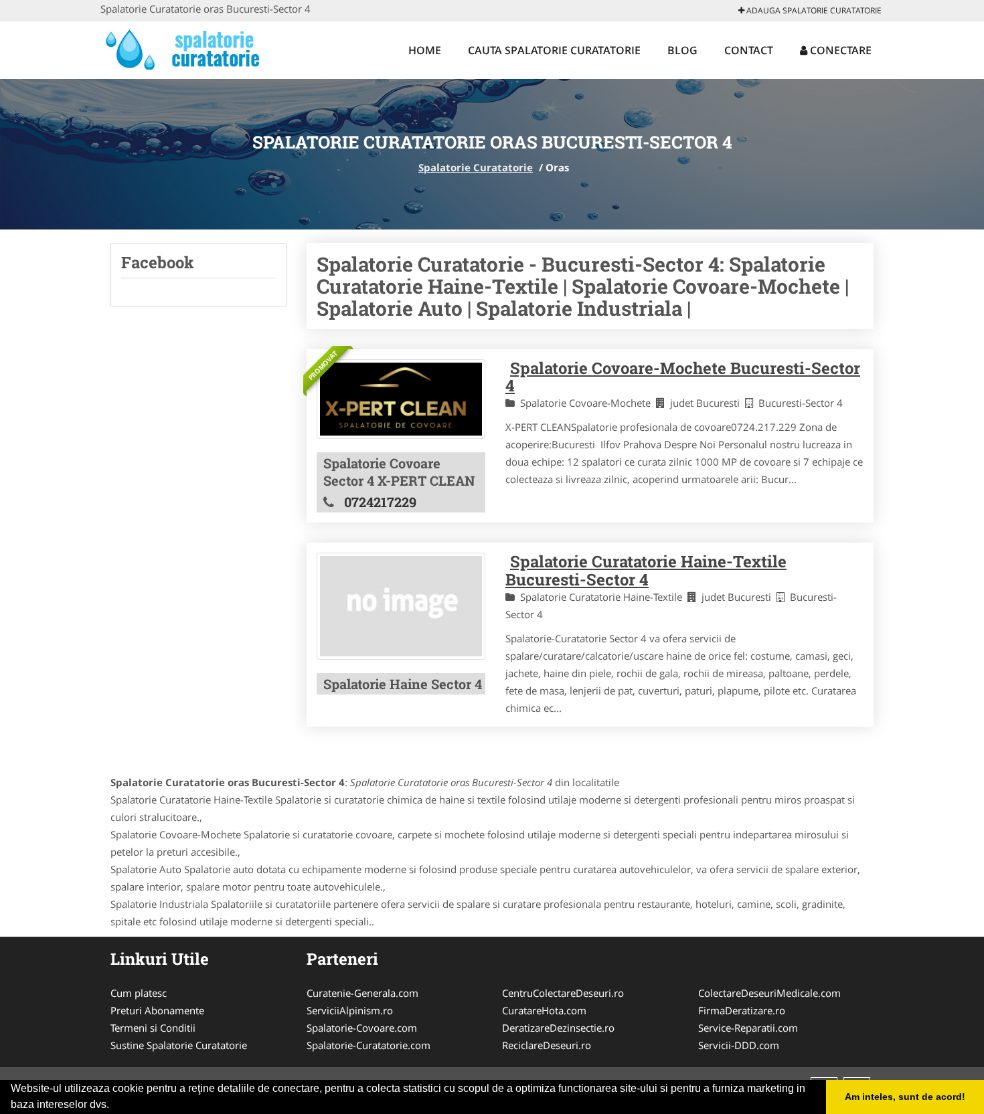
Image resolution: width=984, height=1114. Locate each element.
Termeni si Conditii (152, 1027)
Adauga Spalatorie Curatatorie (813, 10)
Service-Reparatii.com (748, 1027)
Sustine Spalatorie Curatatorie (178, 1045)
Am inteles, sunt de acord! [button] (905, 1096)
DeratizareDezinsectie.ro (558, 1027)
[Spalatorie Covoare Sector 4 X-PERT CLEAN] (401, 399)
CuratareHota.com (544, 1010)
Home (424, 50)
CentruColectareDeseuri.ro (563, 993)
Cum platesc (138, 993)
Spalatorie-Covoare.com (362, 1027)
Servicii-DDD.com (738, 1045)
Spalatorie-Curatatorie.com (368, 1045)
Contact (748, 50)
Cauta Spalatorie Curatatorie (554, 50)
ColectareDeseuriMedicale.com (769, 993)
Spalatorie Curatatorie (475, 167)
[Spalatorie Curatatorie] (188, 48)
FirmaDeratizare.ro (741, 1010)
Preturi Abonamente (157, 1010)
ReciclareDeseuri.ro (546, 1045)
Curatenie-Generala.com (362, 993)
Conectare (839, 50)
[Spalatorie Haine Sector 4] (401, 606)
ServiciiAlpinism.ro (350, 1010)
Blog (682, 50)
